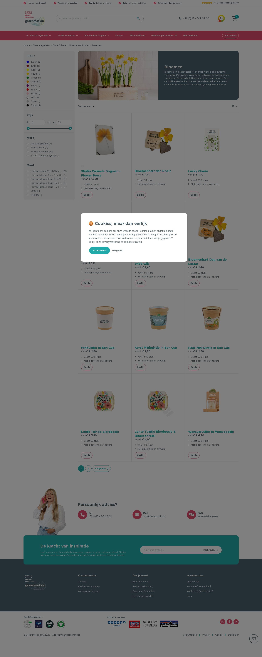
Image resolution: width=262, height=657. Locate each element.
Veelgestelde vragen (89, 586)
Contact (82, 581)
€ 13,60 (89, 179)
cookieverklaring (133, 242)
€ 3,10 (195, 174)
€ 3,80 (89, 435)
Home (27, 45)
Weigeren (117, 250)
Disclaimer (233, 635)
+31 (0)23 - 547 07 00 (196, 18)
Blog (189, 596)
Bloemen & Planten (79, 45)
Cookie (219, 635)
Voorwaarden (190, 635)
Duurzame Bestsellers (144, 591)
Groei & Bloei (59, 45)
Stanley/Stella (137, 35)
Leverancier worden (143, 596)
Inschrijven (209, 550)
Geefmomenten (66, 35)
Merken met (37, 3)
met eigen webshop (134, 3)
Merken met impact (95, 35)
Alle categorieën (39, 35)
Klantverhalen (190, 35)
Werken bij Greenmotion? (200, 591)
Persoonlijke (67, 3)
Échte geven (169, 3)
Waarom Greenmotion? (199, 586)
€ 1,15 (88, 263)
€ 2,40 (142, 174)
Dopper (119, 35)
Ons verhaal (230, 35)
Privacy (206, 635)
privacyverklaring (111, 242)
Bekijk (87, 195)
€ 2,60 (89, 351)
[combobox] (95, 18)
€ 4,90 (143, 439)
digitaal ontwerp (100, 3)
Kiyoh (226, 3)
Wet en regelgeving (88, 591)
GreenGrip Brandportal (164, 35)
